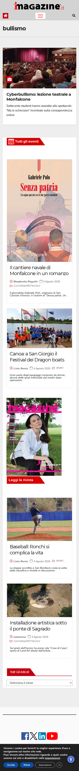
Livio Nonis (21, 368)
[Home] (5, 15)
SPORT (60, 368)
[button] (73, 15)
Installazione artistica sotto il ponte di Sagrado (38, 626)
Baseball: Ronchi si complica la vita (29, 550)
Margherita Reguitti (26, 281)
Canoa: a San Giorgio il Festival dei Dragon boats (37, 357)
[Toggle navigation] (40, 16)
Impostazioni (45, 764)
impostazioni (52, 758)
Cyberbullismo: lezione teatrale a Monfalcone (38, 97)
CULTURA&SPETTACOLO (27, 286)
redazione (20, 637)
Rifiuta (27, 764)
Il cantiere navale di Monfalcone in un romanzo (39, 271)
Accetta (11, 764)
